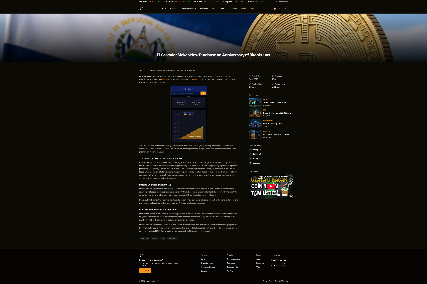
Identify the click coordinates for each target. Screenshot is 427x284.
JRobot (243, 8)
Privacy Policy (268, 281)
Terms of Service (281, 281)
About (258, 259)
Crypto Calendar (207, 263)
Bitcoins (194, 79)
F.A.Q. (258, 267)
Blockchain (266, 120)
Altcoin (265, 99)
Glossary (204, 271)
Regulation (266, 131)
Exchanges (231, 263)
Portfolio (224, 8)
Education (204, 8)
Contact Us (145, 270)
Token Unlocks (232, 267)
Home (164, 8)
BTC (274, 79)
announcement (164, 79)
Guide (234, 8)
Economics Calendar (208, 267)
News (172, 8)
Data (213, 8)
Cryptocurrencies (187, 8)
